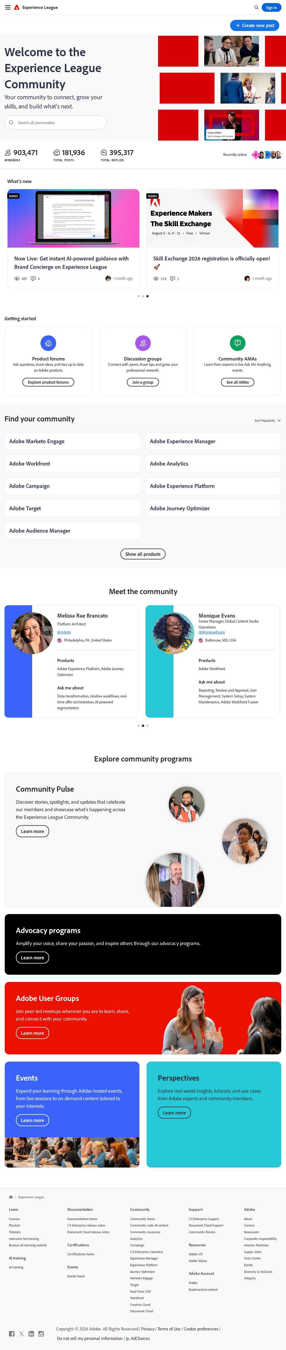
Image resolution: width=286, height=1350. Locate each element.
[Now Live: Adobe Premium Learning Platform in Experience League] (73, 239)
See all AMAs (238, 382)
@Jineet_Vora (67, 632)
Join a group (142, 382)
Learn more (32, 831)
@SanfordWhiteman (214, 632)
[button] (254, 25)
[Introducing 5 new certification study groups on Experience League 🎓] (212, 239)
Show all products (143, 554)
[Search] (9, 122)
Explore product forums (48, 382)
